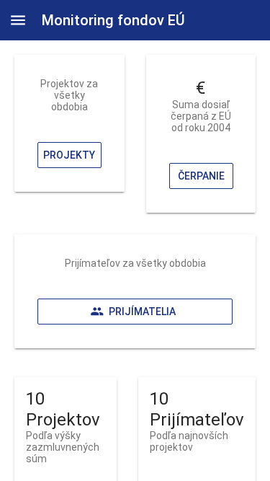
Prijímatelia (142, 311)
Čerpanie (200, 176)
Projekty (69, 155)
